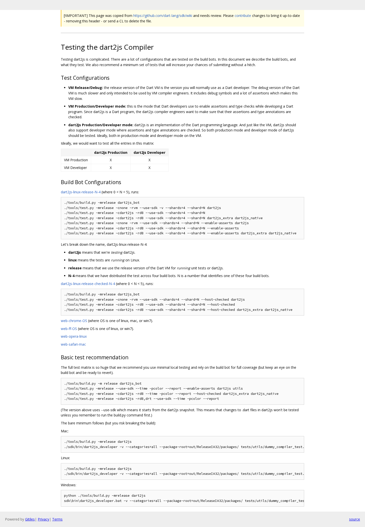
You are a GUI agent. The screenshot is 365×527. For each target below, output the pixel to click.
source (354, 519)
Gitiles (30, 519)
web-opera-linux (74, 336)
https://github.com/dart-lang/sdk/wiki (162, 15)
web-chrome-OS (74, 320)
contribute (243, 15)
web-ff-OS (69, 328)
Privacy (43, 519)
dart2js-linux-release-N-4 (81, 192)
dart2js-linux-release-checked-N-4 (88, 283)
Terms (57, 519)
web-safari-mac (73, 344)
